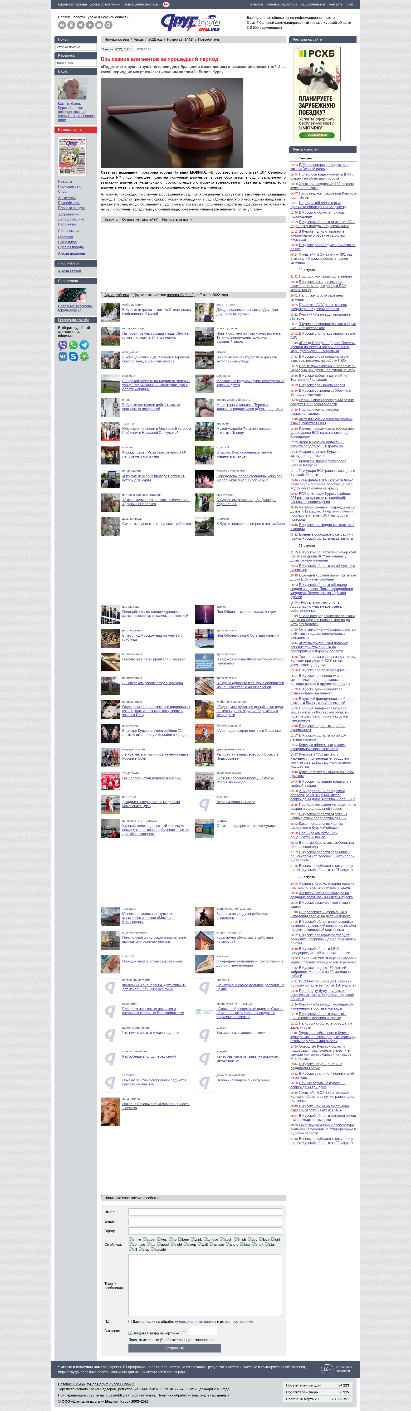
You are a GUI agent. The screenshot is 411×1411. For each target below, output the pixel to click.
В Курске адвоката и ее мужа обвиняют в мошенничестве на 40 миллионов (250, 685)
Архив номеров (71, 253)
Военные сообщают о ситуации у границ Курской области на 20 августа (321, 1141)
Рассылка (66, 55)
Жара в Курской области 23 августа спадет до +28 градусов (317, 444)
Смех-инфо (67, 242)
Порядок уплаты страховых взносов (152, 961)
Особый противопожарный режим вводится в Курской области (322, 402)
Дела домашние (71, 219)
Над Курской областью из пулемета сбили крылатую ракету (318, 205)
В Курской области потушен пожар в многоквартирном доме (323, 1117)
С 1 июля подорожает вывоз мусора (246, 826)
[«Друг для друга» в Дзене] (90, 25)
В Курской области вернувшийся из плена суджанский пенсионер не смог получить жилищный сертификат (323, 925)
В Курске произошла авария (322, 385)
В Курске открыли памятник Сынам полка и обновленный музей (156, 312)
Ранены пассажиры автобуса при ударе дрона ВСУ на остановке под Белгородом (322, 432)
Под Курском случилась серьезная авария (314, 411)
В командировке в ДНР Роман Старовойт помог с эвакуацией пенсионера (155, 359)
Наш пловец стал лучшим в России (151, 778)
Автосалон (67, 198)
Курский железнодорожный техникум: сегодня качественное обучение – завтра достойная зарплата (156, 830)
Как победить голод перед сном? (149, 1056)
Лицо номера (68, 231)
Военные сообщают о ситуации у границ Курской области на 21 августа (321, 868)
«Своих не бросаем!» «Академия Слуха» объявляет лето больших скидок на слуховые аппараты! (250, 1013)
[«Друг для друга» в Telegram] (81, 25)
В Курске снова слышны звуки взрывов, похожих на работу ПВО (319, 358)
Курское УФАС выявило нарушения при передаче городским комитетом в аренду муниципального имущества (320, 760)
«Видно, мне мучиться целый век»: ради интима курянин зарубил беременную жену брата (249, 711)
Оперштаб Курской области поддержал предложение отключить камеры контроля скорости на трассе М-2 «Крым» (320, 1052)
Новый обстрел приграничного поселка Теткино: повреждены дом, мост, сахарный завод (248, 337)
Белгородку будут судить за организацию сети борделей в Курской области (322, 995)
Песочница (67, 224)
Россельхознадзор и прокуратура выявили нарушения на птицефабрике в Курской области (323, 1129)
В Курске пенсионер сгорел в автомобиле (250, 524)
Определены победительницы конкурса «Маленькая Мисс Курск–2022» (249, 478)
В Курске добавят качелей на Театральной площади (318, 377)
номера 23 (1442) (181, 295)
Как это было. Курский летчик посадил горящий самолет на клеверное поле (76, 112)
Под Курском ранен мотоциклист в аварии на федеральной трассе (323, 806)
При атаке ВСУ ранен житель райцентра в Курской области (318, 307)
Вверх (109, 219)
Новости (65, 181)
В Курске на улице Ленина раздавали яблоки (316, 1066)
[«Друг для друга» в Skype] (73, 357)
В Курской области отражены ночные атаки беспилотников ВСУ (318, 816)
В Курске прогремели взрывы (323, 670)
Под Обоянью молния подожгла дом (246, 612)
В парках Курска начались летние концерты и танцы (244, 454)
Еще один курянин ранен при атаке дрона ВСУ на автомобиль (323, 577)
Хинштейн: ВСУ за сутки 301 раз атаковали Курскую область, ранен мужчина (321, 258)
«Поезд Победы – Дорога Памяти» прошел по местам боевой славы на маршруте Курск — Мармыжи (323, 347)
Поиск (63, 39)
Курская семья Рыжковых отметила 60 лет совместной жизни (154, 454)
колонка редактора (281, 4)
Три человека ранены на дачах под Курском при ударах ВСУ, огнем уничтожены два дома (323, 660)
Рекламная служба (73, 320)
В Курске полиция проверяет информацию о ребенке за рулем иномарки (318, 235)
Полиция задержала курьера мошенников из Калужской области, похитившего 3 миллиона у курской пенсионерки (319, 714)
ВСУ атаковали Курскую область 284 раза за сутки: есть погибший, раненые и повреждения (321, 498)
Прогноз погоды (71, 247)
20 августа (307, 877)
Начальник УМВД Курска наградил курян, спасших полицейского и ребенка (323, 960)
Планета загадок (71, 208)
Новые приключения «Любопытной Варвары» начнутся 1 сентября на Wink (323, 368)
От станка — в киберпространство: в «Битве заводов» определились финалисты (323, 633)
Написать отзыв (175, 219)
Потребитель (209, 39)
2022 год (155, 39)
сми (350, 4)
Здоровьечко (68, 214)
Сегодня (305, 158)
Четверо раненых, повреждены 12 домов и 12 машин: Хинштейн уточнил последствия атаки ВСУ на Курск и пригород (322, 513)
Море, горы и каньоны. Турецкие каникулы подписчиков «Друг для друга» (249, 407)
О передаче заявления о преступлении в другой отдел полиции (249, 963)
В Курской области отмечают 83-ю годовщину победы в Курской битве (322, 224)
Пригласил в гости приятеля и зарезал (153, 659)
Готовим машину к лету (235, 802)
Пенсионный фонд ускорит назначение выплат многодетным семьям (154, 939)
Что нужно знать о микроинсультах (151, 1032)
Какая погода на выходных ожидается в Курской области (316, 825)
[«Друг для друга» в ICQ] (84, 357)
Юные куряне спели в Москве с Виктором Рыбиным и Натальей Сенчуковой (156, 430)
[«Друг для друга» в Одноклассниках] (71, 25)
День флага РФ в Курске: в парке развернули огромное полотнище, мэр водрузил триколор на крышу (321, 484)
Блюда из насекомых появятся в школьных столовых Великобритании (153, 1011)
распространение (239, 1321)
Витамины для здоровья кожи (240, 1032)
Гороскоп (65, 237)
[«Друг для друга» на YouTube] (99, 25)
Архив (139, 39)
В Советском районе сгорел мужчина (152, 683)
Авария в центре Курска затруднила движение (314, 453)
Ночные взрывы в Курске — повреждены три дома (317, 1085)
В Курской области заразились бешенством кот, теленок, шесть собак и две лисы (322, 856)
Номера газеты (116, 39)
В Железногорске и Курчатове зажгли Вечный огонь (319, 167)
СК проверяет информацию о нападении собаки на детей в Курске (320, 914)
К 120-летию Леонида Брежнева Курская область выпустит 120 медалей (323, 983)
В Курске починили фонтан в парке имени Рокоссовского (323, 326)
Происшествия (70, 186)
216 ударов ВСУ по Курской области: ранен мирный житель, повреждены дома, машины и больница (322, 795)
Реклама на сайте (307, 39)
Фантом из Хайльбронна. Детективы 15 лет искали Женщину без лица (154, 987)
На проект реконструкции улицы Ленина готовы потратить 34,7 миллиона (155, 335)
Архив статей (69, 271)
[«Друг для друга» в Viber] (63, 345)
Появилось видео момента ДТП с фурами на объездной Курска (322, 176)
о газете (256, 4)
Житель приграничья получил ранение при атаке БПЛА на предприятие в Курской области (319, 647)
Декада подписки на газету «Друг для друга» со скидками (247, 312)
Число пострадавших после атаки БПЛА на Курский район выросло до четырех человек (322, 620)
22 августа (307, 270)
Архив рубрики (116, 295)
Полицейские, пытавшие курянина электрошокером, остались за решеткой (155, 614)
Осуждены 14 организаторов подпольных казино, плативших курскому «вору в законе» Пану (156, 711)
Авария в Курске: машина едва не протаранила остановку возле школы (322, 885)
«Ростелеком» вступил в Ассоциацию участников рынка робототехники (316, 606)
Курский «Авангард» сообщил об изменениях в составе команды (321, 1006)
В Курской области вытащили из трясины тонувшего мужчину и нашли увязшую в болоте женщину (156, 385)
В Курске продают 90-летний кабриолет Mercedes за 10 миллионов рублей (321, 972)
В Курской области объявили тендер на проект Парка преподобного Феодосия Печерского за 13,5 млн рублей (321, 591)
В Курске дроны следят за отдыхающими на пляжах (316, 691)
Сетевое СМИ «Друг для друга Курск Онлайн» (96, 1384)
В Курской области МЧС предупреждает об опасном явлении (320, 951)
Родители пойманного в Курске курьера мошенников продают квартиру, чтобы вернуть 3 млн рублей (323, 1037)
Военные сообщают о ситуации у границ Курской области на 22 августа (321, 536)
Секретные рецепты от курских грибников (156, 524)
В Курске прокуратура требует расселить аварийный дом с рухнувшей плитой (323, 939)
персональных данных (197, 1321)
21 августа (307, 545)
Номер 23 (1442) (180, 39)
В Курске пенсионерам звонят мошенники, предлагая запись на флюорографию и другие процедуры (320, 680)
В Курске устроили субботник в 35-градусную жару (320, 392)
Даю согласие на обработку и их (193, 1321)
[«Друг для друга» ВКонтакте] (62, 25)
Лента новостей (305, 149)
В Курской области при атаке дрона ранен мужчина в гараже (318, 1016)
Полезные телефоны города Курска (75, 308)
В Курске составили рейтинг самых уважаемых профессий (151, 407)
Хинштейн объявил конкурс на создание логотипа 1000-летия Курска (321, 895)
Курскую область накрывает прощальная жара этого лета (318, 747)
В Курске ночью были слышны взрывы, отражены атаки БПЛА (320, 1108)
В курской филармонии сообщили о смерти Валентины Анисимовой (322, 701)
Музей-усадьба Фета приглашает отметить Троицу (243, 430)
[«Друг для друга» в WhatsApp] (73, 345)
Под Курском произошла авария (325, 276)
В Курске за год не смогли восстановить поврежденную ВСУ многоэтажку (318, 286)
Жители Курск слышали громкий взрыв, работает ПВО (321, 421)
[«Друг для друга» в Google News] (108, 25)
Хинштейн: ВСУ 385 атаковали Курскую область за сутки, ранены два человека (322, 1096)
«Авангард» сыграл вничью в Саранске (248, 730)
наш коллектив (313, 4)
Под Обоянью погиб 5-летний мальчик (247, 635)
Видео (63, 71)
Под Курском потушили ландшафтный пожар (314, 835)
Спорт (63, 191)
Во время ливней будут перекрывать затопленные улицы (246, 359)
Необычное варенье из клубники (243, 1080)
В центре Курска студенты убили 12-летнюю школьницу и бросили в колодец (156, 732)
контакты (335, 4)
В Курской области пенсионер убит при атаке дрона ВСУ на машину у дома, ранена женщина (323, 556)
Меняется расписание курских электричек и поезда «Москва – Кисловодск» (148, 918)
